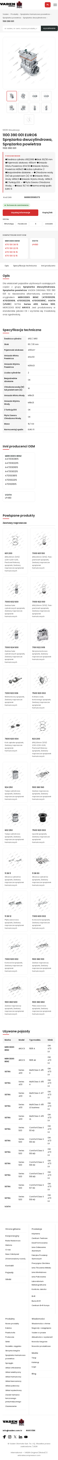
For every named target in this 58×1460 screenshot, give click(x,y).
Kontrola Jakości (39, 1289)
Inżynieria (36, 1233)
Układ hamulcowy (13, 1376)
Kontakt (9, 1265)
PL (48, 4)
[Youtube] (26, 1437)
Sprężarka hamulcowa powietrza (35, 14)
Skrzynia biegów (12, 1350)
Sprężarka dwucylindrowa (34, 17)
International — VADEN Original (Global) (28, 1452)
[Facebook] (4, 1436)
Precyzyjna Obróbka (41, 1263)
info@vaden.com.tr (12, 1430)
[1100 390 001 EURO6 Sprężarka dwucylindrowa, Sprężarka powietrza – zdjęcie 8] (46, 108)
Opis (7, 265)
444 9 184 (30, 1430)
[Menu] (55, 5)
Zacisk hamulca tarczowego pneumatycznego (13, 1398)
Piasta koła (10, 1332)
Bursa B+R (36, 1301)
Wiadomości (38, 1318)
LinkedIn (49, 224)
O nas (8, 1249)
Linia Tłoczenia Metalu (41, 1267)
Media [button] (35, 1353)
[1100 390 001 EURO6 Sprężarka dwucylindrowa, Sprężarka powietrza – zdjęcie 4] (46, 96)
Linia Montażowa (39, 1272)
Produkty (14, 14)
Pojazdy (9, 1272)
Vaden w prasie (39, 1332)
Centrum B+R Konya (40, 1305)
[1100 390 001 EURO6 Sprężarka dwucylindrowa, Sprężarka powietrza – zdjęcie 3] (35, 96)
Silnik (7, 1341)
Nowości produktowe (41, 1346)
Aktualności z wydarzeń (42, 1337)
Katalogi (35, 1362)
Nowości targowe (39, 1341)
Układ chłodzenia (13, 1367)
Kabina (8, 1328)
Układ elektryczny (13, 1372)
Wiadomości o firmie (41, 1323)
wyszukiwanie (49, 28)
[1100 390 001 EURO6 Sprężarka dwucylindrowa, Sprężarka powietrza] (12, 96)
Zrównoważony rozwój (15, 1258)
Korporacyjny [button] (12, 1236)
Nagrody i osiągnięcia (41, 1328)
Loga (34, 1367)
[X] (15, 1436)
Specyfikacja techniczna (25, 265)
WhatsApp (9, 224)
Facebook (22, 224)
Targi (34, 1357)
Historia (8, 1245)
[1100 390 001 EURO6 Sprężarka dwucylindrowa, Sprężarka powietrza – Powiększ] (29, 63)
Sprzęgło (9, 1363)
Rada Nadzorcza (12, 1240)
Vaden (6, 14)
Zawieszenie (11, 1406)
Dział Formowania (39, 1243)
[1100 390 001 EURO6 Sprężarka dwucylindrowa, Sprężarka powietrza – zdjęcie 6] (23, 108)
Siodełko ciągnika (13, 1346)
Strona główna (12, 1229)
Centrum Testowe (39, 1238)
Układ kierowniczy (13, 1381)
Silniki (8, 1279)
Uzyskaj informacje (20, 212)
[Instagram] (9, 1436)
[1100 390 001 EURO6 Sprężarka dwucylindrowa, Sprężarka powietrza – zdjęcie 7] (35, 108)
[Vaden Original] (11, 4)
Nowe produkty (12, 1323)
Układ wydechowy (13, 1390)
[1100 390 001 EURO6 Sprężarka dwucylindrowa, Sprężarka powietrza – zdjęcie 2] (23, 96)
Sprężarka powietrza (12, 17)
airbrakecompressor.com (29, 1455)
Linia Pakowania (39, 1276)
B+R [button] (33, 1296)
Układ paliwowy (12, 1385)
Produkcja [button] (37, 1229)
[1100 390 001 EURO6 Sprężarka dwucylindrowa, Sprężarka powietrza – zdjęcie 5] (12, 108)
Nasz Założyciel (12, 1254)
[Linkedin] (20, 1436)
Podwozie (9, 1337)
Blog (34, 1373)
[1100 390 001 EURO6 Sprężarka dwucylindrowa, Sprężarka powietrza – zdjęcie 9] (29, 119)
